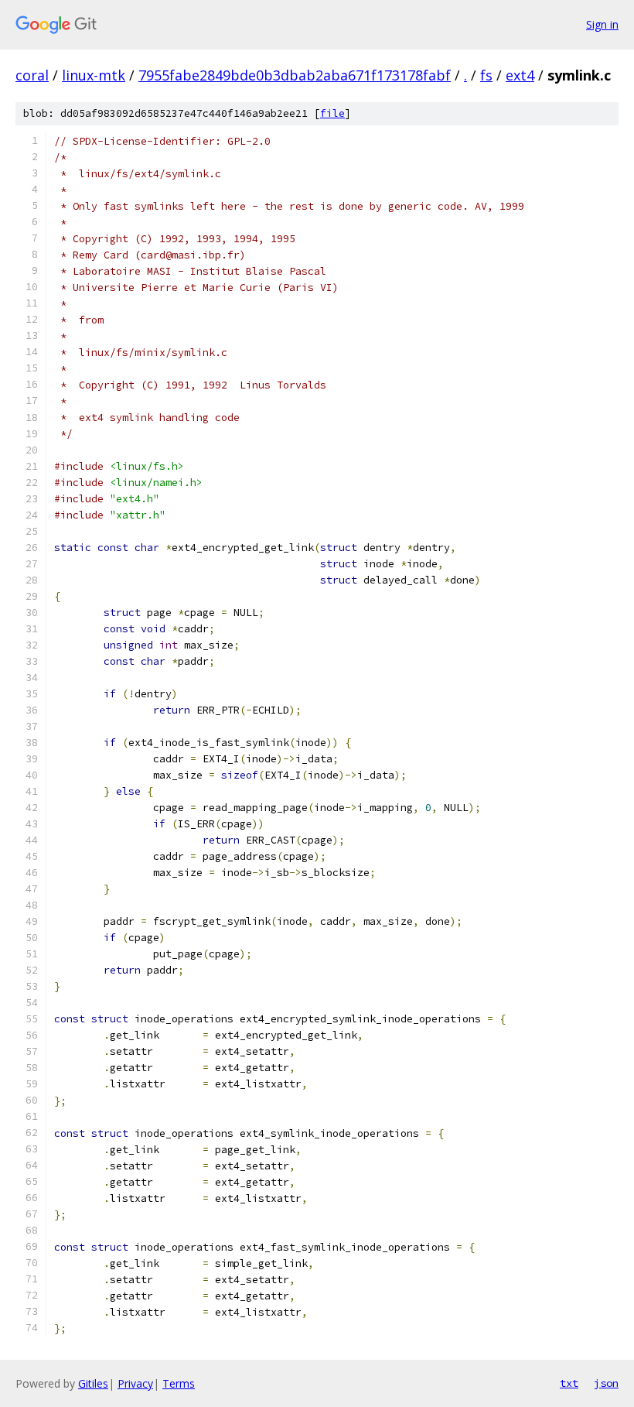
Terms (178, 1383)
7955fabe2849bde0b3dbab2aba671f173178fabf (294, 75)
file (332, 113)
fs (486, 75)
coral (32, 75)
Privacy (135, 1383)
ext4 (520, 75)
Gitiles (93, 1383)
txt (569, 1383)
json (606, 1383)
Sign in (602, 24)
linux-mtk (93, 75)
